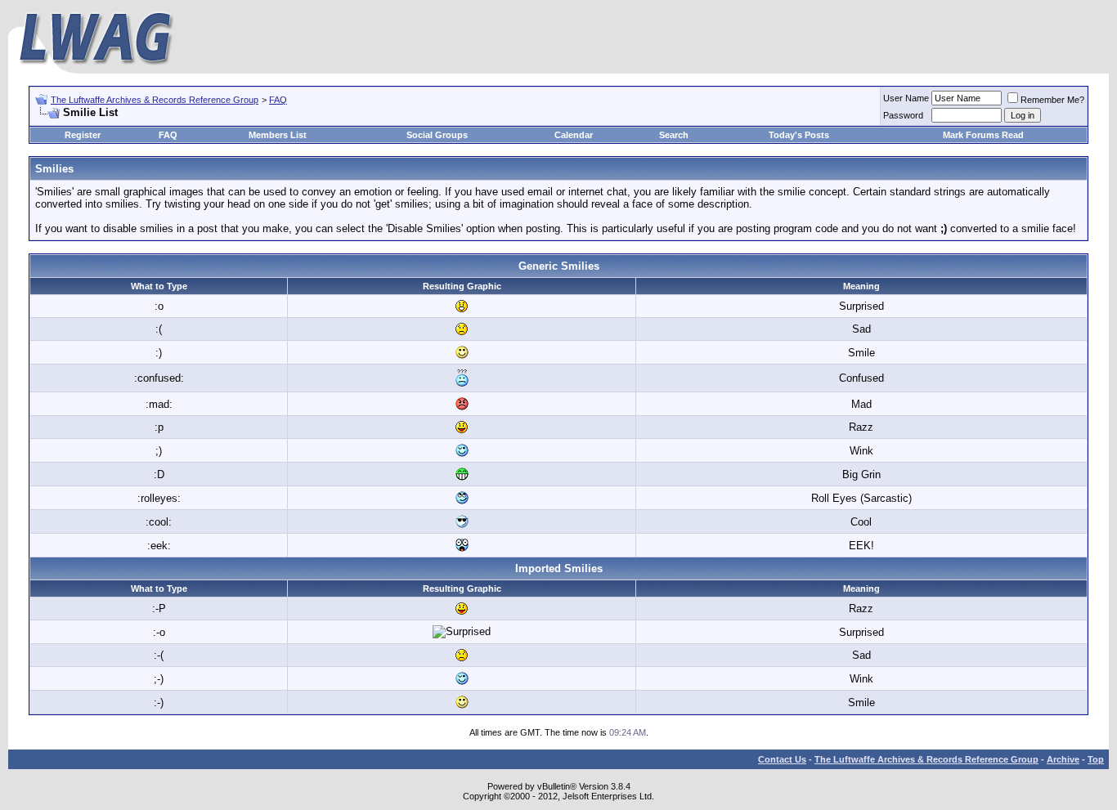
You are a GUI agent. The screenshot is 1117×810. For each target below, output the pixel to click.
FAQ (278, 100)
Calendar (573, 135)
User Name (906, 98)
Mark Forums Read (983, 135)
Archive (1063, 759)
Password (903, 115)
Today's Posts (799, 135)
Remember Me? (1052, 100)
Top (1096, 759)
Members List (278, 135)
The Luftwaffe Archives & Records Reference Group (154, 100)
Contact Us (782, 759)
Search (674, 135)
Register (83, 135)
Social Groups (437, 135)
